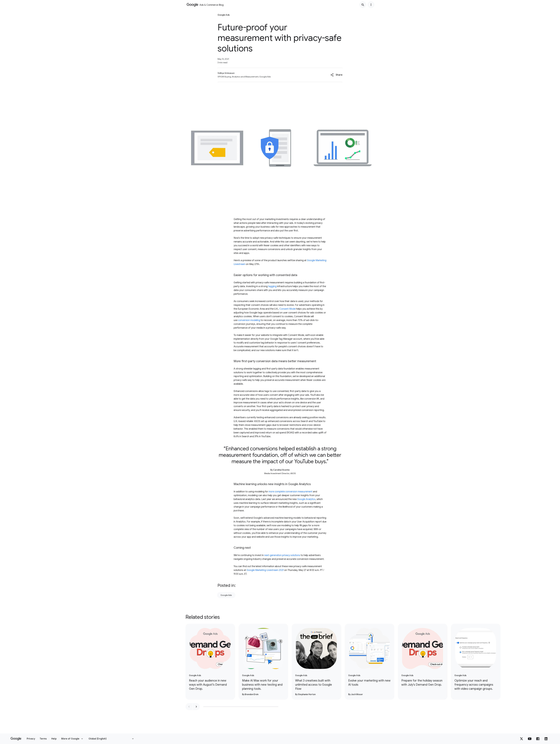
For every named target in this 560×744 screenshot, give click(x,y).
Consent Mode (287, 308)
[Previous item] (189, 706)
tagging (272, 286)
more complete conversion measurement (290, 491)
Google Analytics (306, 499)
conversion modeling (249, 320)
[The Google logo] (15, 738)
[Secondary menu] (371, 4)
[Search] (362, 4)
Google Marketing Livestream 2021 (265, 570)
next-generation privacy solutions (282, 555)
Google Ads (226, 595)
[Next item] (196, 706)
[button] (336, 74)
